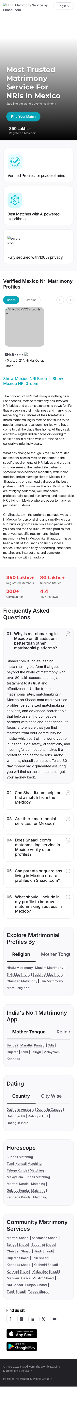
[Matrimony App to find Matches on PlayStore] (21, 1346)
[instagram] (21, 1319)
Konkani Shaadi (18, 1271)
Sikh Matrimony (18, 974)
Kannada (13, 1059)
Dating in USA (38, 1116)
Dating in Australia (20, 1109)
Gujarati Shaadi (18, 1258)
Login (62, 6)
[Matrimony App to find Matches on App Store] (21, 1333)
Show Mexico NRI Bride (25, 378)
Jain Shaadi (40, 1258)
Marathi (26, 1045)
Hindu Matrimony (20, 968)
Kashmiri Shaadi (46, 1265)
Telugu (36, 1052)
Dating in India (17, 1123)
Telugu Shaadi (38, 1292)
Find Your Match (23, 116)
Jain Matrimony (51, 981)
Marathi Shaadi (18, 1238)
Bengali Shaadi (18, 1245)
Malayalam (51, 1052)
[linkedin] (32, 1319)
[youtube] (54, 1319)
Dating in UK (16, 1116)
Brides (11, 300)
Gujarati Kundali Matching (26, 1190)
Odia (51, 1045)
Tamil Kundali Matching (24, 1164)
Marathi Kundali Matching (26, 1184)
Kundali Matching (20, 1157)
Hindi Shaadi (43, 1251)
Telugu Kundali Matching (25, 1170)
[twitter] (43, 1319)
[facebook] (10, 1319)
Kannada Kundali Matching (27, 1197)
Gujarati (12, 1052)
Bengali (12, 1045)
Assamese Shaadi (45, 1238)
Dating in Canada (49, 1109)
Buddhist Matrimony (48, 974)
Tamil (25, 1052)
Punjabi (39, 1045)
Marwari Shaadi (18, 1278)
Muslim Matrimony (49, 968)
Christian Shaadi (19, 1251)
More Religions (18, 988)
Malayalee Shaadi (45, 1271)
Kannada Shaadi (19, 1265)
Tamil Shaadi (16, 1292)
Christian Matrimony (22, 981)
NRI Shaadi (15, 1285)
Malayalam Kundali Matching (28, 1177)
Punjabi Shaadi (36, 1285)
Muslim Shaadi (43, 1278)
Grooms (31, 300)
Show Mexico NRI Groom (33, 381)
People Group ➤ (43, 1378)
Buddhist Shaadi (43, 1245)
